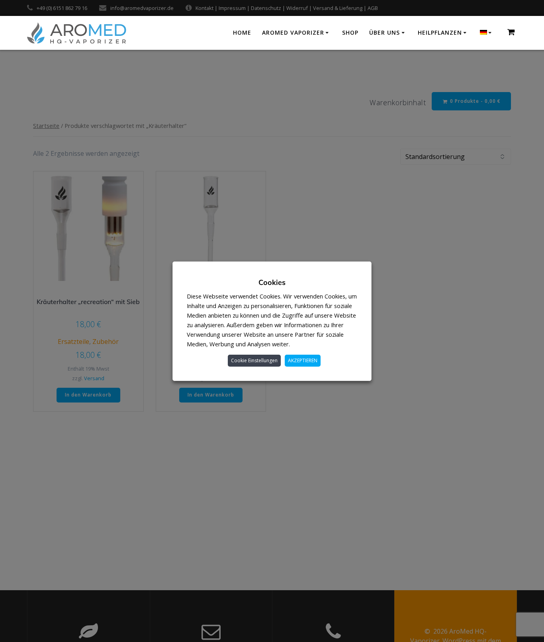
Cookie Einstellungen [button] (254, 360)
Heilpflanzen (440, 32)
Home (242, 32)
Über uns (384, 32)
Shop (350, 32)
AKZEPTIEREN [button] (302, 360)
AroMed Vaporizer (293, 32)
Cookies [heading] (272, 282)
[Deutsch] (487, 32)
